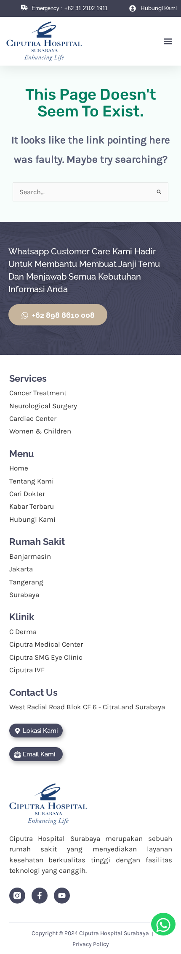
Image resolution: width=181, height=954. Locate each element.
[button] (168, 41)
